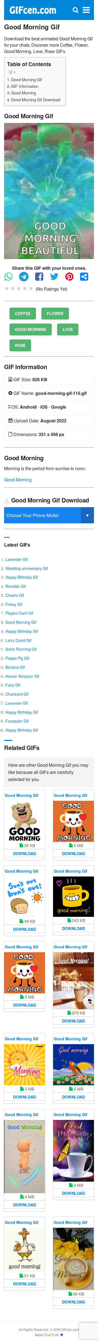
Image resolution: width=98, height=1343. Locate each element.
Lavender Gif (16, 559)
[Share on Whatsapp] (11, 279)
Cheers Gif (14, 595)
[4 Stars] (24, 288)
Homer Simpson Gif (22, 676)
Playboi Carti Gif (19, 613)
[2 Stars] (13, 288)
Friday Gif (13, 604)
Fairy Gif (12, 685)
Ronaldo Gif (15, 586)
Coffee (22, 313)
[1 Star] (7, 288)
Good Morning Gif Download (35, 99)
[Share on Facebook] (42, 279)
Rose (20, 345)
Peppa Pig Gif (17, 658)
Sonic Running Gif (20, 649)
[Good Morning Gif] (49, 190)
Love (68, 329)
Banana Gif (15, 667)
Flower (55, 313)
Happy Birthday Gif (21, 577)
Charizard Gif (16, 694)
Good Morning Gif (26, 79)
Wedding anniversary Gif (26, 568)
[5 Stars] (30, 288)
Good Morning (23, 92)
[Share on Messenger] (87, 279)
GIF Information (24, 86)
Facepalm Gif (17, 721)
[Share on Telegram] (26, 279)
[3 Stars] (19, 288)
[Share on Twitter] (57, 279)
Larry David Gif (18, 640)
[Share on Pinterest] (72, 279)
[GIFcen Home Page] (32, 9)
